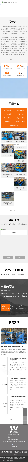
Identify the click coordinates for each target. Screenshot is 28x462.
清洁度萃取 (10, 458)
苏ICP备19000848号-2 (19, 452)
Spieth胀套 (22, 457)
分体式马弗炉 (10, 460)
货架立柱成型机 (7, 114)
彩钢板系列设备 (7, 122)
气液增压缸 (3, 460)
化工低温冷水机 (9, 457)
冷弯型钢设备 (20, 114)
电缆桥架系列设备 (14, 125)
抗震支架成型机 (20, 110)
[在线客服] (25, 410)
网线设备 (16, 458)
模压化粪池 (21, 458)
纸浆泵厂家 (16, 457)
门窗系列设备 (7, 118)
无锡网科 (15, 454)
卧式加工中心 (4, 458)
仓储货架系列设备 (20, 118)
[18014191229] (25, 414)
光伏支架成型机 (7, 110)
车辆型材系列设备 (20, 122)
